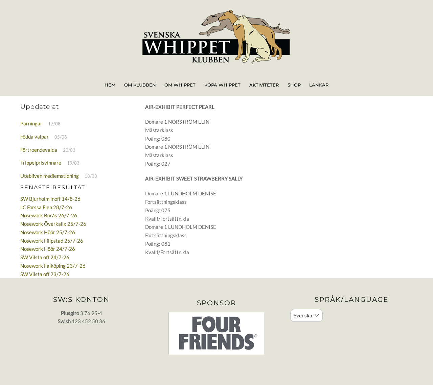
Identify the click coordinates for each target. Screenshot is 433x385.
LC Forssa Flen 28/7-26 (46, 207)
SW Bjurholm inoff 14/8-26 (50, 199)
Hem (110, 85)
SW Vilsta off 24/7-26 (44, 257)
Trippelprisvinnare (40, 163)
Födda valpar (34, 137)
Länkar (318, 85)
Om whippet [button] (180, 85)
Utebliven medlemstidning (49, 176)
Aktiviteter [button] (264, 85)
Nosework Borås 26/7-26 (48, 215)
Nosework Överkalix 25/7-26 (53, 224)
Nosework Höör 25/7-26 (47, 232)
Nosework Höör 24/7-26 (47, 249)
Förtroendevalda (38, 150)
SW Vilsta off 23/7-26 (44, 274)
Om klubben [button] (140, 85)
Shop (294, 85)
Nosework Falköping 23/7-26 (53, 266)
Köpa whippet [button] (222, 85)
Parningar (31, 123)
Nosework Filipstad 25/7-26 (51, 241)
